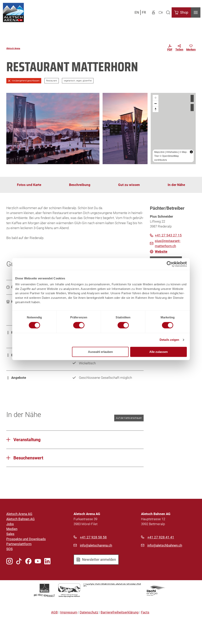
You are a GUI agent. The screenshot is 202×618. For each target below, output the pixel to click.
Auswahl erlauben (100, 351)
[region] (173, 128)
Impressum (68, 612)
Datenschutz (89, 612)
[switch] (78, 325)
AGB (54, 612)
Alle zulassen (158, 351)
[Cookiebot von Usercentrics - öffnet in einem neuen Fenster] (169, 264)
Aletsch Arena (13, 48)
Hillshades (172, 151)
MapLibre (159, 151)
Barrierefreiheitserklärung (120, 612)
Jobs (10, 524)
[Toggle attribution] (191, 152)
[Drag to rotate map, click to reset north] (155, 109)
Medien (11, 529)
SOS (9, 549)
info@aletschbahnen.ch (164, 545)
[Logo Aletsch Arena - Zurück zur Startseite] (13, 12)
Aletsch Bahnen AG (20, 519)
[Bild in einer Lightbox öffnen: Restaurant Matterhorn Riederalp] (52, 128)
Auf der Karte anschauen (129, 418)
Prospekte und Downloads (26, 539)
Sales (10, 534)
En (137, 12)
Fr (144, 12)
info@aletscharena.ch (96, 545)
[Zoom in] (155, 98)
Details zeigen (169, 340)
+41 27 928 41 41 (160, 537)
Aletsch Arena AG (19, 514)
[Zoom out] (155, 103)
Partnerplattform (19, 544)
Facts (145, 612)
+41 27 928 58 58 (93, 537)
